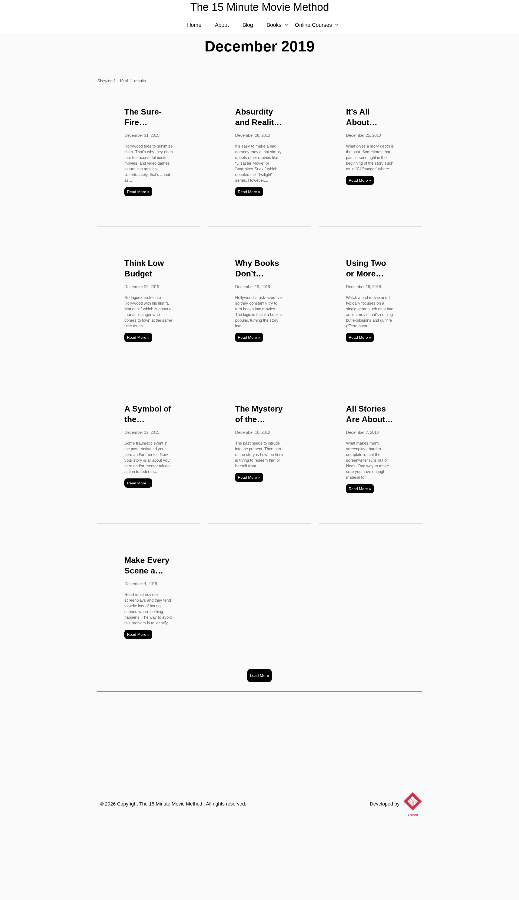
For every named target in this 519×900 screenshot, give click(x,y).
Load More (259, 675)
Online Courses (313, 25)
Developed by (385, 804)
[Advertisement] (259, 859)
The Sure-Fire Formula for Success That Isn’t (146, 117)
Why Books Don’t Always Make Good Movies (257, 269)
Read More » (138, 192)
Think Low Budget (144, 268)
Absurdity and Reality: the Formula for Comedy (258, 117)
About (222, 25)
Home (194, 25)
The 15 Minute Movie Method (171, 804)
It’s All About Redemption (369, 117)
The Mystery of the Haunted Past (259, 414)
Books (274, 25)
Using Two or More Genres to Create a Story (366, 269)
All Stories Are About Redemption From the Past (369, 414)
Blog (247, 25)
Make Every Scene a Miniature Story (146, 566)
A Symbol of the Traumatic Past (147, 414)
